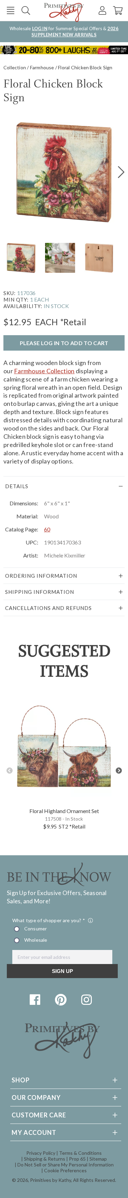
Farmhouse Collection (44, 371)
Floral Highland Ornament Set (64, 811)
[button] (10, 10)
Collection (14, 67)
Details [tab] (16, 486)
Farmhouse (42, 67)
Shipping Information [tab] (39, 592)
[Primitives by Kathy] (62, 1056)
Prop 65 (77, 1159)
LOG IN (39, 28)
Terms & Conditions (80, 1153)
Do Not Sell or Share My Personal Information (65, 1164)
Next (118, 770)
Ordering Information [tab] (41, 576)
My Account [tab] (34, 1132)
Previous (9, 770)
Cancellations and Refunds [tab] (48, 608)
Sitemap (98, 1159)
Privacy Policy (40, 1153)
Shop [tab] (21, 1080)
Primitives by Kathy (50, 1180)
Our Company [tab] (36, 1097)
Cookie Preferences (65, 1170)
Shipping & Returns (44, 1159)
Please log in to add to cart (64, 343)
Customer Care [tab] (39, 1115)
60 (47, 529)
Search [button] (26, 10)
